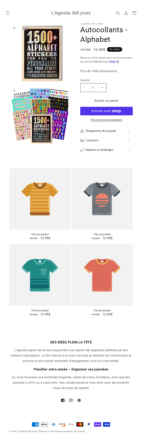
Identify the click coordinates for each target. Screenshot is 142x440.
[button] (8, 13)
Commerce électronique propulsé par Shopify (61, 431)
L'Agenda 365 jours (28, 431)
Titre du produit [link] (40, 234)
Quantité (85, 80)
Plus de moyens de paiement (106, 120)
